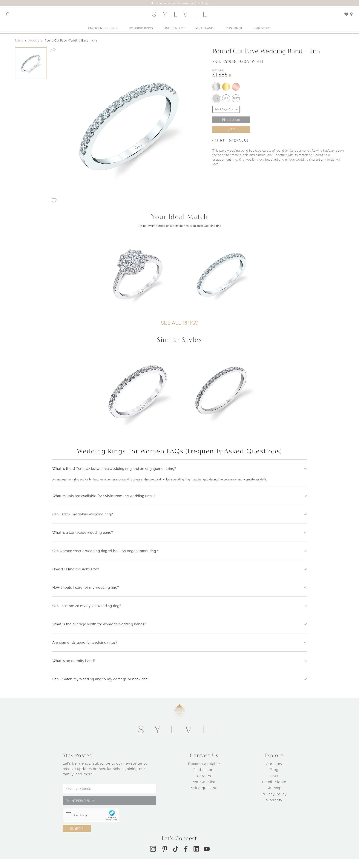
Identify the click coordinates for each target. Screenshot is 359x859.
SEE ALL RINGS (179, 323)
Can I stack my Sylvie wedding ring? (82, 514)
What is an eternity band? (74, 661)
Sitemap (274, 788)
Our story (274, 764)
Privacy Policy (274, 794)
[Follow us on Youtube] (207, 849)
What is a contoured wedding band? (82, 532)
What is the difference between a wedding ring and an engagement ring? (114, 469)
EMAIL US (241, 140)
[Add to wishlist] (346, 14)
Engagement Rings (103, 28)
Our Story (262, 28)
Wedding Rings (141, 28)
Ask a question (204, 788)
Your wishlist (204, 782)
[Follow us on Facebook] (186, 849)
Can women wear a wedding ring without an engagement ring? (105, 551)
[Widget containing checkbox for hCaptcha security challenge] (91, 815)
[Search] (8, 14)
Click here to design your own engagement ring (180, 3)
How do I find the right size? (75, 569)
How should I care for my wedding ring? (85, 587)
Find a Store (231, 120)
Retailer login (274, 782)
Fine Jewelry (174, 28)
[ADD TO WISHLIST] (54, 200)
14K (216, 98)
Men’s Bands (205, 28)
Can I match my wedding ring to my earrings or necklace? (100, 679)
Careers (204, 776)
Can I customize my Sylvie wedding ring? (86, 606)
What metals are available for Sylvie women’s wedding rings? (103, 496)
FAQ (274, 776)
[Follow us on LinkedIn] (196, 849)
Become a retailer (204, 764)
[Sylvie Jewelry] (179, 14)
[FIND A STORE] (351, 14)
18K (226, 98)
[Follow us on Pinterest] (164, 848)
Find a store (204, 770)
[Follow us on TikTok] (175, 849)
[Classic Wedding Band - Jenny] (221, 396)
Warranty (274, 800)
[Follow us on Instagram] (153, 848)
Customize (234, 28)
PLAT (236, 98)
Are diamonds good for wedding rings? (84, 642)
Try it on (231, 129)
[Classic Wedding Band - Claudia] (138, 396)
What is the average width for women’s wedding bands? (99, 624)
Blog (274, 770)
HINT (221, 140)
